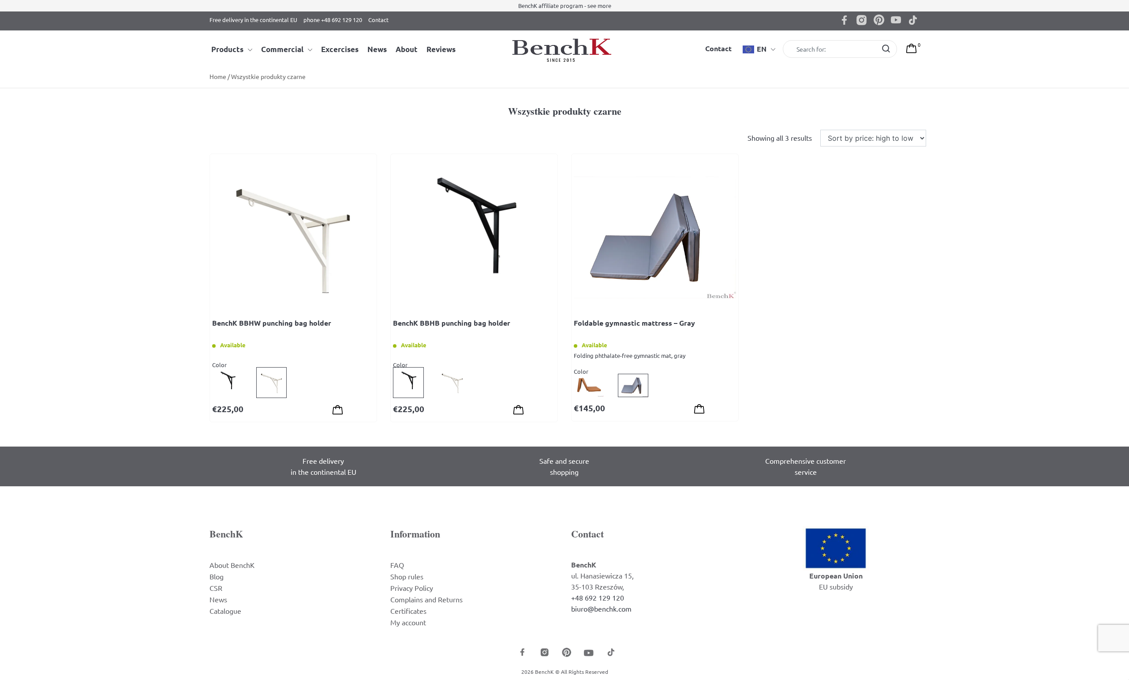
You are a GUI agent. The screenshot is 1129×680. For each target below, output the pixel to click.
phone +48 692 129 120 (332, 19)
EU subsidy (836, 586)
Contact (378, 19)
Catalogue (225, 610)
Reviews (441, 49)
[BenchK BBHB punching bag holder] (474, 237)
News (377, 49)
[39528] (699, 410)
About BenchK (231, 564)
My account (408, 622)
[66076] (337, 411)
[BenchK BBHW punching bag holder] (293, 237)
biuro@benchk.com (601, 608)
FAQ (397, 564)
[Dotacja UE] (836, 547)
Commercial (282, 49)
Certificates (408, 610)
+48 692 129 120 (597, 597)
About (407, 49)
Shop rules (406, 576)
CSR (215, 587)
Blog (216, 576)
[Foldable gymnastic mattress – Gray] (655, 237)
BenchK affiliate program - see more (564, 5)
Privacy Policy (411, 587)
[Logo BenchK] (564, 49)
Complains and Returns (426, 599)
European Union (836, 575)
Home (217, 76)
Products (227, 49)
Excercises (340, 49)
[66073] (518, 411)
